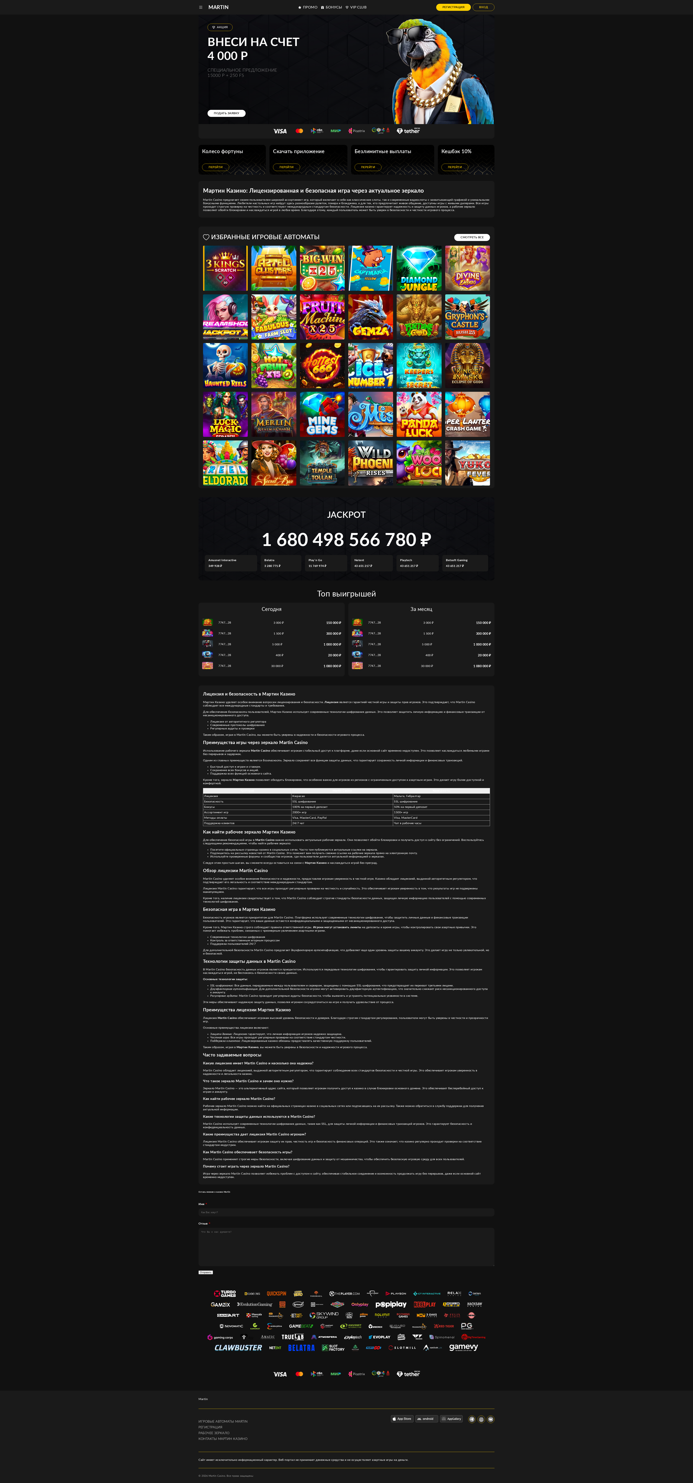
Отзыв (203, 1223)
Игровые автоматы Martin (223, 1421)
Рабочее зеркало (214, 1433)
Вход (483, 7)
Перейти (216, 167)
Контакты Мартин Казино (223, 1439)
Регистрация (454, 7)
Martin (218, 7)
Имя (201, 1204)
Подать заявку (226, 113)
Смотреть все (472, 237)
